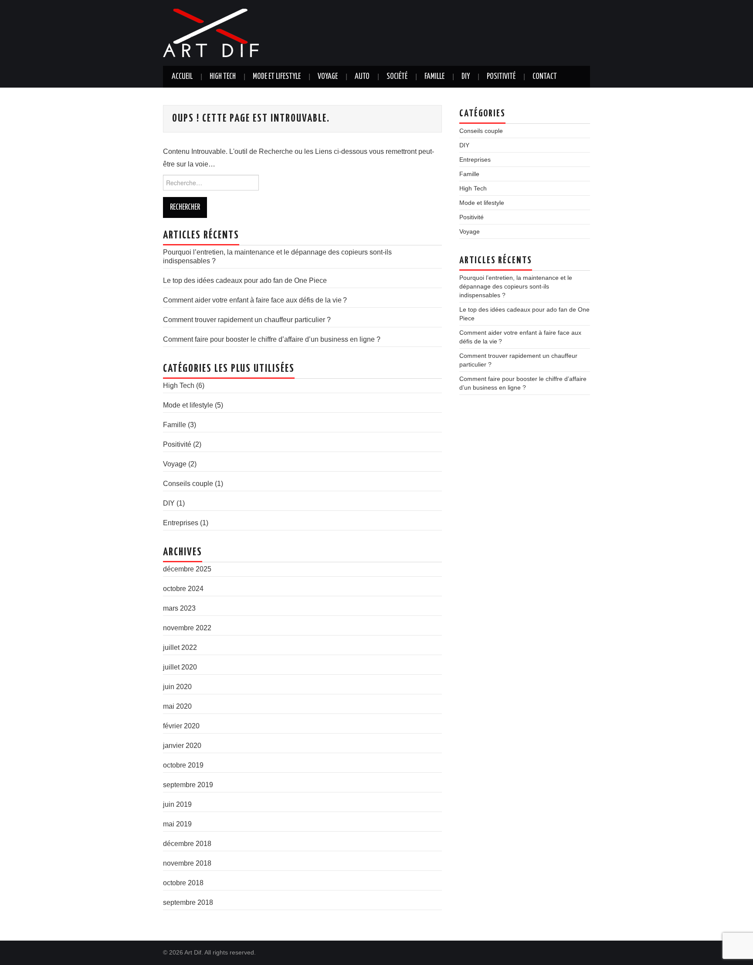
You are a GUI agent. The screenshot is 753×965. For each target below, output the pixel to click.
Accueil (182, 77)
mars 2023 (179, 608)
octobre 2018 (183, 883)
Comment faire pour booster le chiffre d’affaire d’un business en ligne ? (271, 339)
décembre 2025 (187, 569)
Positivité (501, 77)
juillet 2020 (180, 667)
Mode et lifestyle (277, 77)
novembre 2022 (187, 628)
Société (397, 77)
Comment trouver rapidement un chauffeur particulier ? (247, 319)
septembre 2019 (188, 784)
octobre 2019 (183, 765)
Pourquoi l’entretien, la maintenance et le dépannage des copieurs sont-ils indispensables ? (515, 286)
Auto (362, 77)
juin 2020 (177, 686)
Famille (434, 77)
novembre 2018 (187, 863)
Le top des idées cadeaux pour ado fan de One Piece (245, 280)
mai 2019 (177, 824)
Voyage (328, 77)
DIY (465, 77)
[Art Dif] (211, 32)
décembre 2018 (187, 843)
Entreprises (180, 523)
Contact (545, 77)
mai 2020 (177, 706)
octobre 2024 (183, 588)
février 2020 (181, 726)
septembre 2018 (188, 902)
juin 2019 (177, 804)
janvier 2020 (182, 745)
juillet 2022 (180, 647)
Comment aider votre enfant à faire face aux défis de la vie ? (255, 300)
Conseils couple (188, 483)
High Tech (223, 77)
